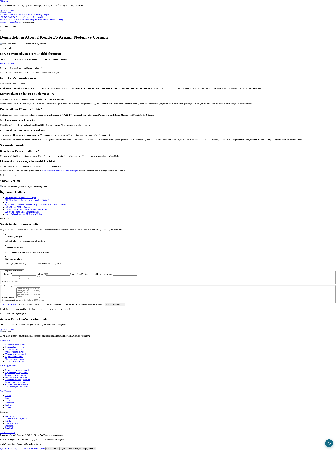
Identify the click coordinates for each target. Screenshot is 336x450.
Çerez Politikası (21, 448)
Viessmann (9, 403)
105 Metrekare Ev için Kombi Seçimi (20, 198)
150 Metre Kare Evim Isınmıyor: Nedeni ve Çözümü (27, 200)
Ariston (8, 407)
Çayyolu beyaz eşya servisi (16, 384)
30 (6, 202)
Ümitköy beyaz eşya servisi (16, 377)
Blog (40, 15)
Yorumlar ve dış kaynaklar (16, 419)
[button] (168, 186)
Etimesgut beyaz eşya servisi (17, 370)
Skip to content (6, 1)
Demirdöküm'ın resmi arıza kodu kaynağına (60, 171)
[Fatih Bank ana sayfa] (5, 12)
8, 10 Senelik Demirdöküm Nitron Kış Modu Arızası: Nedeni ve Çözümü (35, 205)
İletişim (46, 15)
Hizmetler (13, 15)
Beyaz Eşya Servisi (8, 366)
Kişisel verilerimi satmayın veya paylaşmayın (78, 449)
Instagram (9, 426)
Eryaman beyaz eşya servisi (16, 372)
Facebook (9, 428)
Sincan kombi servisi (13, 349)
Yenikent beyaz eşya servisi (16, 387)
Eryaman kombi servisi (14, 347)
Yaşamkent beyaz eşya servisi (17, 379)
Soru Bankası (23, 15)
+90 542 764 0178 (8, 17)
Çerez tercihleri (52, 449)
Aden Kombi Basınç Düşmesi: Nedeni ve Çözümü (26, 209)
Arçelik (8, 396)
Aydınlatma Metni (10, 304)
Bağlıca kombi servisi (14, 356)
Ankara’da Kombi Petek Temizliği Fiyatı (22, 212)
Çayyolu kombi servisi (14, 359)
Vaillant (8, 400)
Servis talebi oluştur (8, 64)
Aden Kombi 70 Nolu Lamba (17, 207)
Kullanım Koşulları (37, 448)
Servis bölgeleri (31, 19)
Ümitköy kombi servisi (14, 352)
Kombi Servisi (6, 340)
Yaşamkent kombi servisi (15, 354)
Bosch (7, 398)
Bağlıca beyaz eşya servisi (16, 382)
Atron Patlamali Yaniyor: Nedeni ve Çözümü (23, 214)
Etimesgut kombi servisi (15, 345)
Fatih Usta (33, 15)
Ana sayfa (4, 15)
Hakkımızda (10, 416)
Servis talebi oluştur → (9, 10)
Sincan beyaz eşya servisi (15, 375)
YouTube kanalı (11, 423)
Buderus (8, 405)
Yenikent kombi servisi (14, 361)
